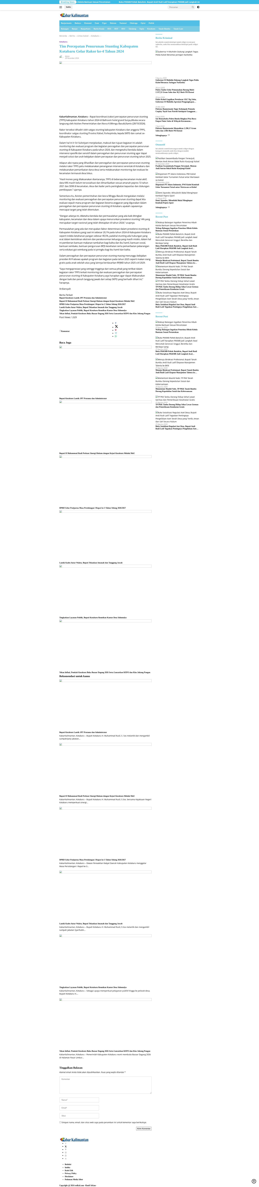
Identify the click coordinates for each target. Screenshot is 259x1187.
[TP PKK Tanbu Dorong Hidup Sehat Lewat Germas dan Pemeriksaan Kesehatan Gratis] (178, 282)
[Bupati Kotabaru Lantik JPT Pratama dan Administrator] (105, 371)
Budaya (78, 23)
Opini (143, 23)
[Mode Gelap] (198, 7)
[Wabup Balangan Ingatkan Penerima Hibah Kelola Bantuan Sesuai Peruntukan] (178, 223)
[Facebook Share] (116, 323)
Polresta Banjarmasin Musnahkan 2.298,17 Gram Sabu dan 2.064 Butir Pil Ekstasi (176, 129)
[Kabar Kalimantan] (74, 15)
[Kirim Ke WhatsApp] (116, 336)
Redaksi (68, 1164)
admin (67, 56)
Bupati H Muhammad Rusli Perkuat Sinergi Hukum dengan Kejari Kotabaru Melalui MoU (97, 301)
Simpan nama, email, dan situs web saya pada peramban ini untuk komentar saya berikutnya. (104, 1122)
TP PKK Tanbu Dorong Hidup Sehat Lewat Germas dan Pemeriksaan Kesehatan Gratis (177, 288)
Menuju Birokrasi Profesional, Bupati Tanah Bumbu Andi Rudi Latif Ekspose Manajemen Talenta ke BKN (177, 261)
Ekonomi (88, 23)
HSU (123, 29)
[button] (193, 7)
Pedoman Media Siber (74, 1179)
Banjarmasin (66, 23)
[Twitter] (66, 1146)
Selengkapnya (161, 135)
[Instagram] (66, 1152)
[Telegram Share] (116, 333)
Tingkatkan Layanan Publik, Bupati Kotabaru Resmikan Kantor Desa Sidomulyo (93, 310)
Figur (104, 23)
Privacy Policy (70, 1173)
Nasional (123, 23)
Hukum (113, 23)
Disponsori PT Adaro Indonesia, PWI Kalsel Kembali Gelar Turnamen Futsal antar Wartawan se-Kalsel (177, 186)
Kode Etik (69, 1170)
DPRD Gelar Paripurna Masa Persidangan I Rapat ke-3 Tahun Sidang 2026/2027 (92, 304)
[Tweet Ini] (116, 327)
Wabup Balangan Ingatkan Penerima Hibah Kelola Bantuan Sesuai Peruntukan (176, 229)
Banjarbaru (85, 29)
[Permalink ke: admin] (61, 57)
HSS (109, 29)
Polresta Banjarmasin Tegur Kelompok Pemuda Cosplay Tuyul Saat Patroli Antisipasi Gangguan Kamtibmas (175, 110)
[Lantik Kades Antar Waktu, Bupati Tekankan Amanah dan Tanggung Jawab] (105, 535)
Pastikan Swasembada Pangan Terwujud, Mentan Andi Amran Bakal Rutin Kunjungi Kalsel (176, 167)
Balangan (65, 29)
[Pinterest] (66, 1149)
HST (116, 29)
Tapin (141, 29)
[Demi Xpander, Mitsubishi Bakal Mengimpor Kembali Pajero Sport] (178, 194)
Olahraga (133, 23)
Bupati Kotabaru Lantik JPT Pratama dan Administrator (83, 298)
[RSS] (66, 1158)
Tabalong (132, 29)
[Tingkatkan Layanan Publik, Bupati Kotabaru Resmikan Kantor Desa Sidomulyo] (105, 590)
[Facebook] (66, 1143)
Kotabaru (151, 29)
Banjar (75, 29)
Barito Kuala (99, 29)
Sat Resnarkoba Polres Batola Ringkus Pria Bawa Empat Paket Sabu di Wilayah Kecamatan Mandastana (176, 120)
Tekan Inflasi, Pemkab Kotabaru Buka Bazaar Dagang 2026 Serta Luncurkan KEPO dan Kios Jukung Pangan (104, 314)
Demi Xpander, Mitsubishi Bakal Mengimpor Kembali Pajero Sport (174, 201)
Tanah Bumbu (164, 29)
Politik (151, 23)
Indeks (68, 7)
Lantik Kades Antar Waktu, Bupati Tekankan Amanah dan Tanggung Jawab (90, 307)
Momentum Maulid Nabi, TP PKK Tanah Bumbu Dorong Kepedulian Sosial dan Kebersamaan (176, 276)
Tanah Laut (178, 29)
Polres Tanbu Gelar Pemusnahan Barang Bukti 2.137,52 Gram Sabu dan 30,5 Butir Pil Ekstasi (175, 91)
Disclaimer (69, 1177)
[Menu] (61, 7)
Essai (97, 23)
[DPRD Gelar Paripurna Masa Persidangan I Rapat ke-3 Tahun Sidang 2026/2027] (105, 481)
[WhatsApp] (66, 1155)
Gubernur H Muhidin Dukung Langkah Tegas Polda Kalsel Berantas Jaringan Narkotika (177, 81)
